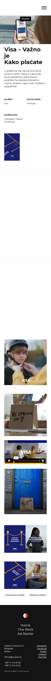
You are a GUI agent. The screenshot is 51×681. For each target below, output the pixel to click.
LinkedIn (42, 654)
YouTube (42, 657)
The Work (25, 629)
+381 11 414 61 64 (12, 665)
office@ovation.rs (13, 657)
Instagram (42, 646)
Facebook (42, 648)
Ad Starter (26, 634)
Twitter (43, 651)
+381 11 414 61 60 (12, 662)
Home (26, 625)
